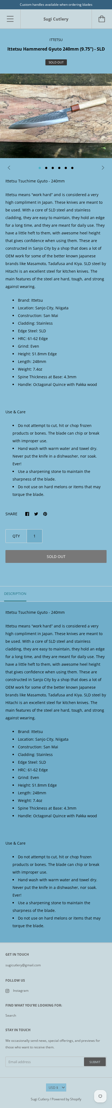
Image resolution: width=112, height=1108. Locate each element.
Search (10, 1015)
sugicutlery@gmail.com (23, 965)
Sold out (56, 556)
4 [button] (59, 168)
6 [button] (72, 168)
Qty (16, 536)
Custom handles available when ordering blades (56, 4)
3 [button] (53, 168)
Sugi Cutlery (40, 1099)
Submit (94, 1062)
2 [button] (46, 168)
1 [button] (40, 168)
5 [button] (66, 168)
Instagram (21, 990)
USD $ (53, 1087)
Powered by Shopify (66, 1099)
